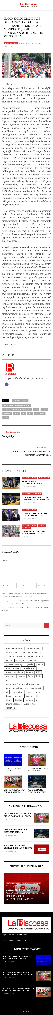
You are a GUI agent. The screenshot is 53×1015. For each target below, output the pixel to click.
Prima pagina (44, 478)
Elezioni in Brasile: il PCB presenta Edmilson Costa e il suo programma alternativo (17, 817)
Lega (30, 676)
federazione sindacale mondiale (17, 409)
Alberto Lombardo (14, 648)
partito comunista (33, 688)
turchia (18, 700)
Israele (29, 672)
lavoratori (10, 676)
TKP (38, 696)
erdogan (20, 660)
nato (16, 413)
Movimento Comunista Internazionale (23, 684)
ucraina (29, 700)
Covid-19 (10, 656)
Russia (8, 696)
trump (9, 700)
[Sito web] (7, 384)
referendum (17, 692)
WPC (5, 418)
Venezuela (40, 413)
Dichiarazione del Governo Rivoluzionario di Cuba (12, 771)
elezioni (9, 660)
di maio (39, 656)
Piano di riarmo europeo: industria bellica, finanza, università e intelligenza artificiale (17, 833)
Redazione (27, 43)
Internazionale (11, 43)
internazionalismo (14, 672)
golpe (44, 409)
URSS (26, 704)
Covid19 (21, 656)
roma (37, 692)
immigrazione (12, 668)
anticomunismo (33, 648)
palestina (17, 688)
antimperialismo (20, 401)
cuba (30, 656)
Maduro (7, 413)
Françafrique (9, 436)
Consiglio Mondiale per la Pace (16, 405)
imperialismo (28, 668)
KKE (38, 672)
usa (30, 413)
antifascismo (11, 652)
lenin (38, 676)
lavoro (21, 676)
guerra (39, 664)
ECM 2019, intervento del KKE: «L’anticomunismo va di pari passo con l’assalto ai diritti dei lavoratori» (36, 500)
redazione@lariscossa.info (15, 940)
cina (23, 652)
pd (7, 692)
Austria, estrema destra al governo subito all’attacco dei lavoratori (35, 516)
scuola (29, 696)
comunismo (33, 652)
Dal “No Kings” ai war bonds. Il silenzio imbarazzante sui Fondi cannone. (14, 793)
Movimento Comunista (32, 494)
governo (32, 660)
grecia (30, 664)
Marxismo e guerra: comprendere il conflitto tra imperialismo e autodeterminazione (18, 849)
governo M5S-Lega (14, 664)
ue (24, 413)
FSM (36, 409)
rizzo (28, 692)
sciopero (19, 696)
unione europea (13, 704)
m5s (7, 680)
